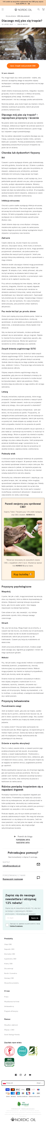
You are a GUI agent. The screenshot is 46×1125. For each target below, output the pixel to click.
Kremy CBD (8, 964)
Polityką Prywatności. (16, 926)
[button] (2, 9)
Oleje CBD (8, 944)
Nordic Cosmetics (10, 973)
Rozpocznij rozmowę (13, 879)
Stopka (8, 1096)
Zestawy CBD (9, 978)
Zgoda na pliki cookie (34, 1096)
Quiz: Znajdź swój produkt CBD (23, 66)
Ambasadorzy (9, 1006)
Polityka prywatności (22, 1096)
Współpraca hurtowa (11, 1002)
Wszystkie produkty (11, 983)
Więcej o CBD (9, 1030)
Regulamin (13, 1096)
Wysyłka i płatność (11, 1025)
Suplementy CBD (10, 959)
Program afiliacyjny (11, 1011)
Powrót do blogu (25, 836)
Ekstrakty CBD (9, 954)
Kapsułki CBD (9, 949)
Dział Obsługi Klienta (12, 1035)
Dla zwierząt (8, 968)
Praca (6, 997)
